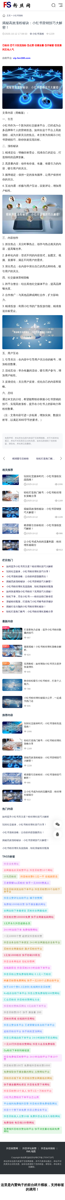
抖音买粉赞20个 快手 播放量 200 (22, 1012)
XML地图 (31, 1151)
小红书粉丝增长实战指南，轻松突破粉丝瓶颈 (29, 586)
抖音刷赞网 (12, 1148)
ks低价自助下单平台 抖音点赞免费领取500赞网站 (32, 993)
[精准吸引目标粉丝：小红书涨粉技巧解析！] (10, 529)
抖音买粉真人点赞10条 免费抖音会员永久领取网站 (32, 1116)
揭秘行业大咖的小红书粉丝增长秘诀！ (26, 606)
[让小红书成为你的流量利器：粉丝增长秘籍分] (10, 545)
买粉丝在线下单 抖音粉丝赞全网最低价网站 (28, 1078)
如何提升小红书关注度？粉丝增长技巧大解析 (29, 566)
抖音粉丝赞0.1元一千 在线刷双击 (39, 876)
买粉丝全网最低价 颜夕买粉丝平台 (23, 948)
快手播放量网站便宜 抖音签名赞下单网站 (27, 1084)
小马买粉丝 (10, 876)
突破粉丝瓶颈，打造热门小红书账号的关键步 (29, 601)
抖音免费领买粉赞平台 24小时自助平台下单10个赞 (31, 1057)
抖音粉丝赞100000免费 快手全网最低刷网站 (29, 917)
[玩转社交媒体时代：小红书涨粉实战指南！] (10, 480)
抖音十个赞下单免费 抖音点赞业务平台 (25, 1110)
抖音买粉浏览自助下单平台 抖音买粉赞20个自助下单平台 (32, 890)
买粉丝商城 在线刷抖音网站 (19, 1018)
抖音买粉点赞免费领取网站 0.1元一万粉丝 (27, 974)
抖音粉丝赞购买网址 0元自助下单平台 (25, 1006)
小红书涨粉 (18, 15)
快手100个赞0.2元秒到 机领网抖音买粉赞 (27, 987)
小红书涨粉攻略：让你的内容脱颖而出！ (27, 576)
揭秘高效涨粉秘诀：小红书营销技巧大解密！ (42, 510)
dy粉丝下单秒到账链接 (17, 1050)
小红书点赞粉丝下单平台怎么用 (21, 1097)
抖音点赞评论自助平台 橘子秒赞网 (23, 898)
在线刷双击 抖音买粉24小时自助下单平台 (27, 967)
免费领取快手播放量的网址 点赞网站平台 (27, 1071)
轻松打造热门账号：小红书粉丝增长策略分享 (42, 494)
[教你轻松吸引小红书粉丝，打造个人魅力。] (12, 685)
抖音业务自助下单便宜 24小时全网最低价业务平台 (32, 942)
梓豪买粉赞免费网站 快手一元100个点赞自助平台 (31, 980)
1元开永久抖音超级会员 (17, 923)
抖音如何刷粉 (48, 1148)
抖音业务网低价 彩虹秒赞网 (19, 961)
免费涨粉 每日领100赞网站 (19, 1122)
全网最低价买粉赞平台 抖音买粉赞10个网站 (28, 870)
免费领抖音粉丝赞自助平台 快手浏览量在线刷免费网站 (32, 1130)
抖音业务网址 (11, 863)
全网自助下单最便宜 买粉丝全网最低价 (25, 910)
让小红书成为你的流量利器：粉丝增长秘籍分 (42, 543)
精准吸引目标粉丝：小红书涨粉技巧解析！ (42, 527)
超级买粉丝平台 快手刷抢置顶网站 (23, 1031)
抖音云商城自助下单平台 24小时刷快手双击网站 (31, 1037)
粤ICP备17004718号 (44, 1157)
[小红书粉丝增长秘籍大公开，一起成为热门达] (12, 702)
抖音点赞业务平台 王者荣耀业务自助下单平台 (29, 1025)
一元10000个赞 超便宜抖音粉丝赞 (23, 936)
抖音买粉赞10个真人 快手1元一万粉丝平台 (28, 1090)
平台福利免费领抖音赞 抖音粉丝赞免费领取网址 (30, 1103)
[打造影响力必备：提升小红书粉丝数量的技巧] (12, 634)
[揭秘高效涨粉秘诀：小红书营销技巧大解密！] (10, 512)
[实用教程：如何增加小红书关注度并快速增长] (12, 668)
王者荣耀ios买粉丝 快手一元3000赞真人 (26, 883)
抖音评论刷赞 (29, 1148)
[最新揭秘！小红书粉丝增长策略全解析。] (12, 651)
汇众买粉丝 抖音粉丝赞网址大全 (22, 999)
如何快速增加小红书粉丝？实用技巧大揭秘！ (29, 591)
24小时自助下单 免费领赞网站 (21, 929)
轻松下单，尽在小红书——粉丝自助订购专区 (29, 596)
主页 (9, 15)
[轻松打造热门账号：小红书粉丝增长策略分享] (10, 496)
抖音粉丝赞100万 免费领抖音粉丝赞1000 (27, 1065)
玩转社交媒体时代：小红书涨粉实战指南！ (42, 478)
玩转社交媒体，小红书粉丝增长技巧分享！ (28, 571)
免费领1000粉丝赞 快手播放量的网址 (25, 904)
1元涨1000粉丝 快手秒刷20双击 (22, 955)
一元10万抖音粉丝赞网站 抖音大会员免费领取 (29, 1044)
